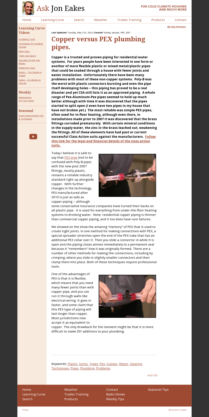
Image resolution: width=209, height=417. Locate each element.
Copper (112, 364)
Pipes (75, 368)
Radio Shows (115, 394)
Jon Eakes (61, 8)
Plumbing (87, 368)
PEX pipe (70, 157)
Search (79, 20)
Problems (103, 368)
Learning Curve (52, 20)
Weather (100, 20)
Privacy (25, 410)
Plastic (73, 364)
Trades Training (129, 20)
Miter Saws (24, 51)
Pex (102, 364)
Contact (181, 20)
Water (123, 364)
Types (93, 364)
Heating (136, 364)
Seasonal (26, 111)
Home (26, 20)
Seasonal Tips (158, 389)
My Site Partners (176, 26)
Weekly (25, 92)
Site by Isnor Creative (177, 410)
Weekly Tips (115, 399)
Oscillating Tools (27, 39)
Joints (83, 364)
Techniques (60, 368)
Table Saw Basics (27, 55)
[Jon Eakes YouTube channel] (33, 136)
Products (158, 20)
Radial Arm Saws (27, 67)
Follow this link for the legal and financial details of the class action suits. (103, 141)
